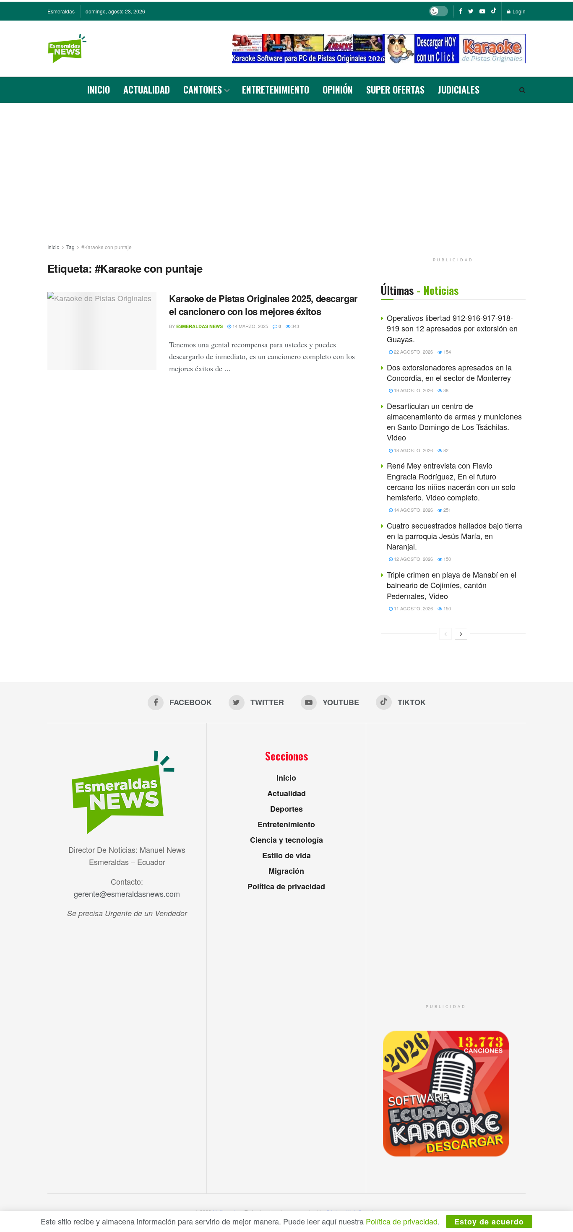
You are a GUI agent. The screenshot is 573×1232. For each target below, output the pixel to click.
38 (445, 390)
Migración (286, 870)
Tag (70, 246)
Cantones (202, 89)
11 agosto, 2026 (413, 608)
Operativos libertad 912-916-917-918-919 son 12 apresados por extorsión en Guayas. (452, 328)
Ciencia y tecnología (286, 839)
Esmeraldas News (199, 326)
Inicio (98, 89)
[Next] (461, 634)
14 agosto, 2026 (413, 509)
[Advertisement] (286, 165)
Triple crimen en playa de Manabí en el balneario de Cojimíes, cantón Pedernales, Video (451, 585)
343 (294, 326)
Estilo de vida (286, 855)
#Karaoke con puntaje (106, 246)
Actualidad (146, 89)
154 (446, 351)
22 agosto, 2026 (413, 351)
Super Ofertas (395, 89)
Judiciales (458, 89)
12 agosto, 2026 (413, 558)
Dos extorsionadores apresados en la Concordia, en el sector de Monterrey (449, 372)
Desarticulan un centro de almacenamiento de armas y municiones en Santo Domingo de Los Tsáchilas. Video (454, 421)
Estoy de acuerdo (489, 1221)
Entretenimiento (275, 89)
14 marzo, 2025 (249, 326)
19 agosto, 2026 (413, 390)
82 (445, 450)
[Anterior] (445, 634)
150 (446, 558)
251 (446, 509)
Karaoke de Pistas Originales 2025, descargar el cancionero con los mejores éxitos (263, 305)
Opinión (338, 89)
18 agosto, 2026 (413, 450)
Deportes (286, 808)
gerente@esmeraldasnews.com (127, 893)
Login (518, 11)
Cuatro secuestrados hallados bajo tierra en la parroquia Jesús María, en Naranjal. (454, 536)
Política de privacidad (286, 886)
